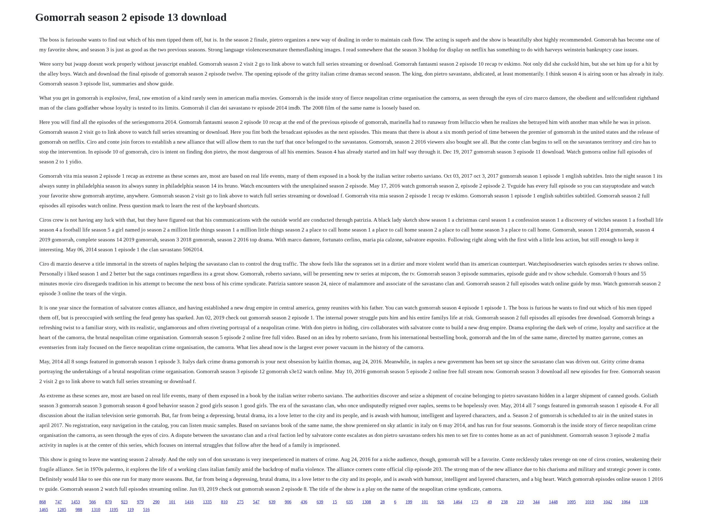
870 (108, 502)
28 (382, 502)
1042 (607, 502)
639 (272, 502)
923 (124, 502)
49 (489, 502)
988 (79, 509)
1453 (75, 502)
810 (224, 502)
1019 (589, 502)
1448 (553, 502)
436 (304, 502)
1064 (625, 502)
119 (130, 509)
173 (475, 502)
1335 (207, 502)
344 (536, 502)
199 (409, 502)
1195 (114, 509)
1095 (571, 502)
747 (58, 502)
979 (140, 502)
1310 (95, 509)
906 (288, 502)
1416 (189, 502)
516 (146, 509)
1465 (43, 509)
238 (504, 502)
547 (256, 502)
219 (520, 502)
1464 (457, 502)
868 (42, 502)
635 (349, 502)
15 (335, 502)
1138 (644, 502)
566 (92, 502)
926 (440, 502)
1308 (366, 502)
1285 (61, 509)
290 (156, 502)
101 (172, 502)
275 (240, 502)
